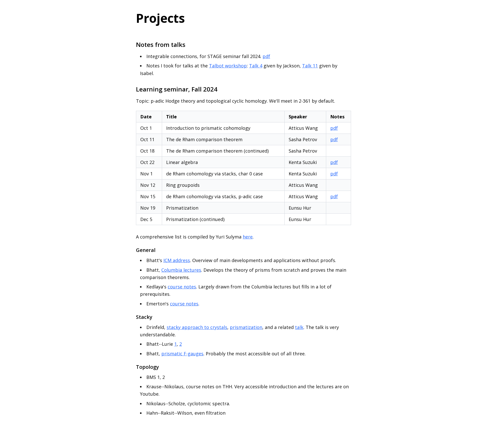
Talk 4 (255, 66)
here (248, 237)
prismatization (246, 327)
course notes (182, 287)
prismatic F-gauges (182, 354)
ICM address (176, 260)
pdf (266, 56)
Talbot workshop (228, 66)
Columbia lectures (181, 270)
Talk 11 (310, 66)
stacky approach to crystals (197, 327)
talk (299, 327)
